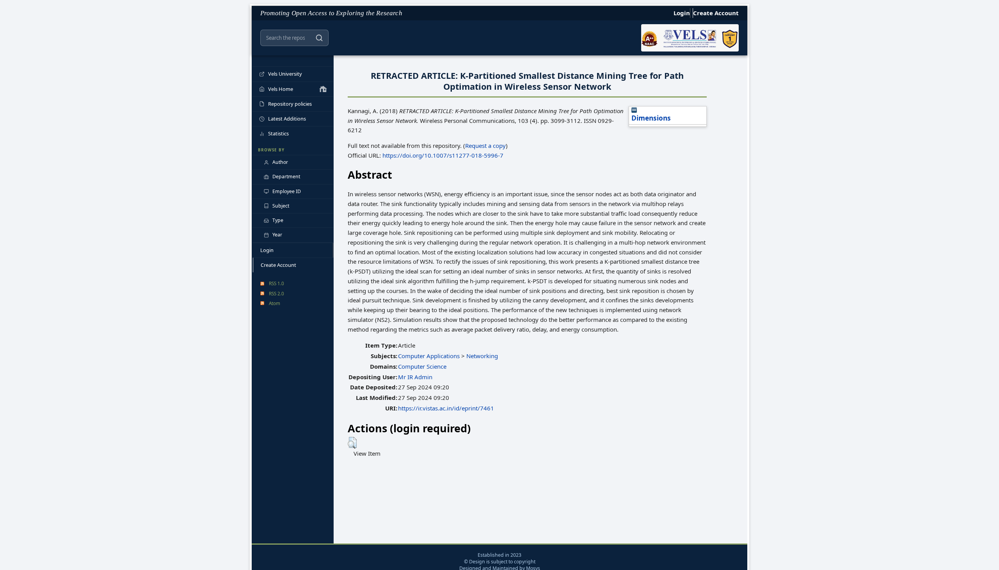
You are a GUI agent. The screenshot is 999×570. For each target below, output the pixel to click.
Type (277, 220)
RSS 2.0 (276, 293)
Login (682, 13)
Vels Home (280, 88)
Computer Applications (429, 356)
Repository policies (290, 103)
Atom (274, 303)
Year (277, 234)
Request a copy (485, 145)
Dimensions (651, 118)
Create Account (716, 13)
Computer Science (422, 366)
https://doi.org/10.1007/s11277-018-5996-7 (442, 155)
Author (280, 162)
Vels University (285, 73)
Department (286, 176)
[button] (352, 443)
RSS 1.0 (276, 283)
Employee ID (286, 191)
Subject (280, 205)
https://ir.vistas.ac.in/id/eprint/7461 (446, 408)
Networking (482, 356)
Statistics (278, 133)
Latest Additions (287, 118)
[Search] (319, 38)
